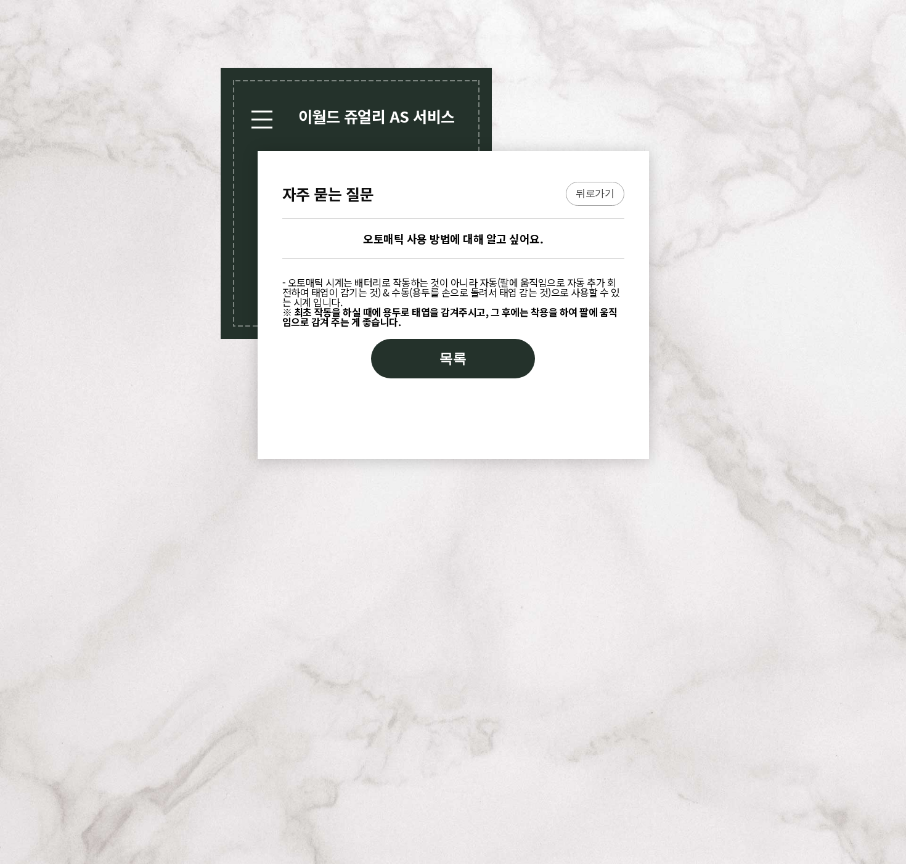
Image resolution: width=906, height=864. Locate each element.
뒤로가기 (595, 193)
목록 (452, 358)
